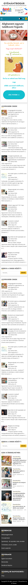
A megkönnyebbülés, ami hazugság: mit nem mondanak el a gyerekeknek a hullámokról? (19, 497)
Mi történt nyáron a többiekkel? (19, 471)
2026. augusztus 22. (19, 465)
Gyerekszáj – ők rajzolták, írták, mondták (12, 541)
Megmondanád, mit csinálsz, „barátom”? (19, 518)
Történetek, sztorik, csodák (9, 545)
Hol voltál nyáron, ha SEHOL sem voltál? (19, 507)
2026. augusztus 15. (19, 486)
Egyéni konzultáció (6, 558)
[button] (1, 18)
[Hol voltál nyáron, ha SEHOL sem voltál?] (6, 507)
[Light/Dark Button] (20, 18)
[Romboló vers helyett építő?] (6, 484)
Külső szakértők (6, 548)
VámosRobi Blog (16, 456)
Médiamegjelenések (7, 534)
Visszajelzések (5, 538)
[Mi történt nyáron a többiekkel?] (6, 472)
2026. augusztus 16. (19, 474)
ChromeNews (21, 581)
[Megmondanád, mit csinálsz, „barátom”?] (6, 519)
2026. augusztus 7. (18, 510)
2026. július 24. (17, 521)
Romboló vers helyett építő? (19, 483)
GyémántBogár (14, 3)
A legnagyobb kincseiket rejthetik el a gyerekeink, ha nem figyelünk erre (19, 461)
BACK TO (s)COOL (26, 19)
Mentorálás (4, 562)
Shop (2, 576)
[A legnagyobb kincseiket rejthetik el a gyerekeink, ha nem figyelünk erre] (6, 461)
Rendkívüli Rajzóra (6, 565)
